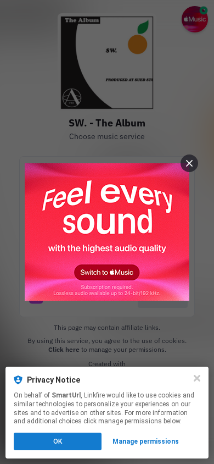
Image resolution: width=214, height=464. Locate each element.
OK (57, 441)
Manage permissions (145, 441)
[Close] (197, 378)
